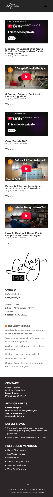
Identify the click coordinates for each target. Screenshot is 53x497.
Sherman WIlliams (16, 465)
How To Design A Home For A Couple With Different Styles (23, 234)
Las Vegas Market (16, 454)
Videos (23, 55)
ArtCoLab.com (38, 493)
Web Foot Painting (16, 469)
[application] (26, 31)
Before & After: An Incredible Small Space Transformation (23, 187)
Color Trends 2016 (16, 141)
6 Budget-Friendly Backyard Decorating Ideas (22, 95)
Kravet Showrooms (16, 450)
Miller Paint (13, 457)
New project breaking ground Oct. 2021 (26, 437)
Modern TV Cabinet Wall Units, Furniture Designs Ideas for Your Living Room (25, 51)
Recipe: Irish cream (15, 358)
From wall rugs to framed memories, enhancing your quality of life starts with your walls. (27, 431)
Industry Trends (19, 325)
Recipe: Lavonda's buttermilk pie (22, 354)
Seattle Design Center (18, 461)
